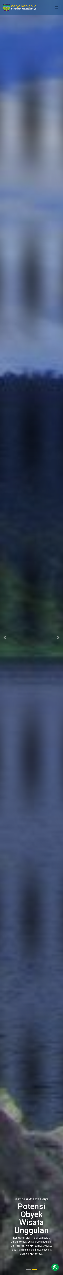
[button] (4, 637)
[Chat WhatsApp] (55, 1267)
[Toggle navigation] (56, 7)
